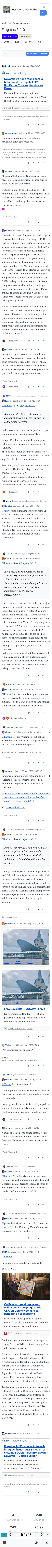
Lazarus (8, 401)
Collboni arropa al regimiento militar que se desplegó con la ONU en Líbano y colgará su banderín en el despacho (22, 1309)
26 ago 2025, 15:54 (31, 66)
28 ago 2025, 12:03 (31, 558)
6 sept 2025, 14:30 (32, 1218)
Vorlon (8, 1045)
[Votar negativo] (43, 125)
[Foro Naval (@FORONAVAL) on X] (26, 987)
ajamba (8, 732)
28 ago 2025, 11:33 (32, 401)
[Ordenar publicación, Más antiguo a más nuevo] (5, 53)
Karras (8, 558)
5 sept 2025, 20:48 (30, 1171)
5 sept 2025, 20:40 (32, 1079)
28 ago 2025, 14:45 (30, 771)
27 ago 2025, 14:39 (30, 171)
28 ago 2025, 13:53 (32, 732)
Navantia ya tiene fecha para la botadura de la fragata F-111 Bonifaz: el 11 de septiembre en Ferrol (23, 83)
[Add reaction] (28, 125)
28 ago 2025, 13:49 (32, 689)
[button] (4, 1543)
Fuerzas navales (9, 36)
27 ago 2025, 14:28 (36, 133)
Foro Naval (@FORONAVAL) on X (24, 1008)
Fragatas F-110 (27, 405)
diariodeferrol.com (15, 807)
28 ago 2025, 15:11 (30, 834)
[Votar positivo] (33, 125)
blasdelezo (10, 923)
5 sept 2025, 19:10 (30, 1045)
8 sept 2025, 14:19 (31, 1433)
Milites (8, 1252)
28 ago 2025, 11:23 (30, 349)
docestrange (11, 133)
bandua (8, 230)
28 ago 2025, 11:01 (31, 230)
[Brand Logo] (6, 9)
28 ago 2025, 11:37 (31, 506)
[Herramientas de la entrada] (48, 125)
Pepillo (8, 66)
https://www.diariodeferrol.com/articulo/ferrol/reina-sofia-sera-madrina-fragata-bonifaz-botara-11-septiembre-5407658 (26, 797)
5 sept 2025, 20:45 (30, 1128)
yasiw (8, 171)
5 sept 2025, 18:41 (34, 923)
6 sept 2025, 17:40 (31, 1252)
